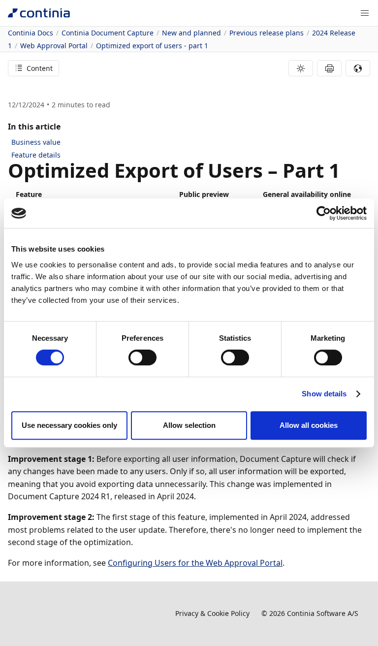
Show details (324, 393)
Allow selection (189, 425)
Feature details (36, 155)
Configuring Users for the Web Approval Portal (195, 562)
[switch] (142, 357)
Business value (36, 142)
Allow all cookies (309, 425)
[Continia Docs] (39, 13)
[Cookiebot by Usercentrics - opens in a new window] (324, 213)
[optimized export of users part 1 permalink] (346, 170)
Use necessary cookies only (69, 425)
